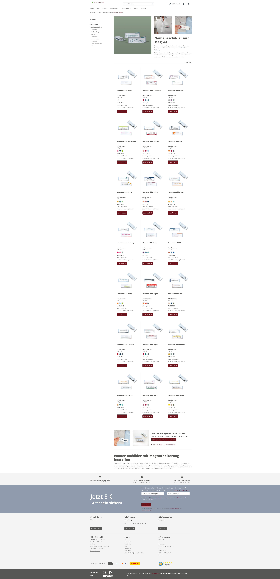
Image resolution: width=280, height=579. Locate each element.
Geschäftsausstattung (96, 27)
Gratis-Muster (128, 544)
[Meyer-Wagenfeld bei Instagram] (106, 573)
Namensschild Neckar (176, 395)
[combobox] (137, 3)
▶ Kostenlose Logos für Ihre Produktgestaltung (163, 445)
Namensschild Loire (149, 395)
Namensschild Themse (125, 344)
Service (127, 537)
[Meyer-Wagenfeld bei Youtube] (109, 577)
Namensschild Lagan (150, 294)
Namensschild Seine (124, 192)
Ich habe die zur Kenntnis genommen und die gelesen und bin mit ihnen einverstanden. (165, 498)
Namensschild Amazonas (151, 90)
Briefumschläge (95, 32)
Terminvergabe (94, 24)
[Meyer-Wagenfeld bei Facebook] (112, 573)
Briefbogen (94, 29)
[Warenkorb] (188, 3)
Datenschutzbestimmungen (155, 497)
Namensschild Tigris (150, 344)
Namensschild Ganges (150, 141)
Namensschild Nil (174, 243)
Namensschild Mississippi (126, 141)
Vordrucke (93, 19)
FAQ (125, 539)
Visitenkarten (94, 34)
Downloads (127, 542)
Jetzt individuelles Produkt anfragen (164, 440)
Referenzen (127, 550)
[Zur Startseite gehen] (97, 3)
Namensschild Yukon (124, 395)
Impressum (161, 544)
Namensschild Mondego (126, 243)
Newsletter (127, 548)
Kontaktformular (96, 528)
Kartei (91, 22)
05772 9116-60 (97, 542)
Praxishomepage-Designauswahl (134, 553)
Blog (125, 546)
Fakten (160, 555)
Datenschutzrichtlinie (174, 508)
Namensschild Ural (175, 141)
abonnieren (146, 505)
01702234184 (102, 548)
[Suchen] (152, 3)
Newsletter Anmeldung (181, 490)
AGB (178, 497)
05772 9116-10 (129, 528)
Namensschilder (95, 39)
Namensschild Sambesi (176, 344)
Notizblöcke (94, 41)
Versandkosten (156, 573)
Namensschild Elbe (175, 294)
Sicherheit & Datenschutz (166, 546)
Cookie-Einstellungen (164, 553)
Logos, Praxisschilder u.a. (96, 44)
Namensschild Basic (124, 90)
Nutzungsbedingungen (146, 510)
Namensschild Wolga (124, 294)
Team (160, 542)
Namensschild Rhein (175, 90)
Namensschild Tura (149, 243)
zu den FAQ (162, 528)
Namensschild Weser (176, 192)
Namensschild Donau (150, 192)
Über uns (161, 539)
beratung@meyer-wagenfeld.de (99, 546)
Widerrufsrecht (162, 550)
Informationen (164, 537)
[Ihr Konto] (183, 3)
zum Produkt (122, 111)
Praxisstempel (94, 36)
